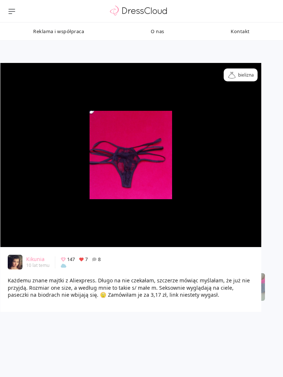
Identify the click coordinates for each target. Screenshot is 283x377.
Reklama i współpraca (58, 31)
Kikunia (35, 259)
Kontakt (240, 31)
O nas (157, 31)
